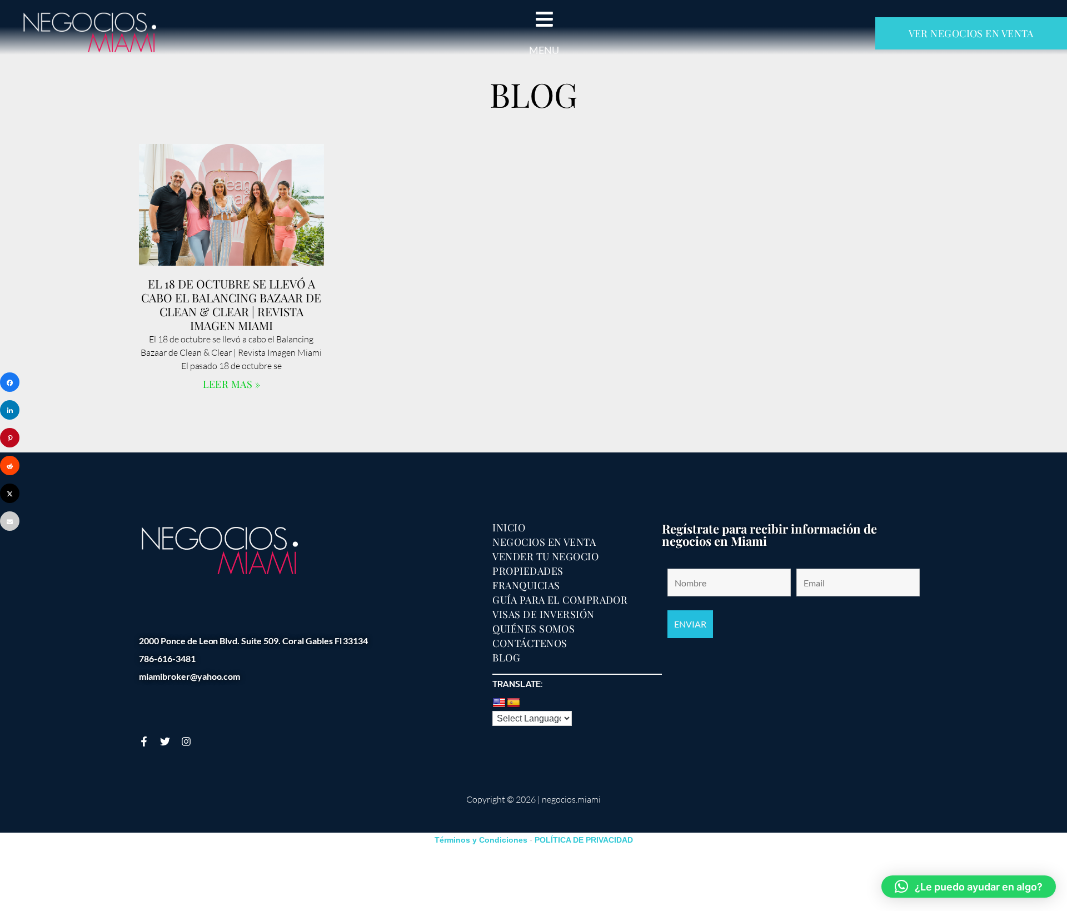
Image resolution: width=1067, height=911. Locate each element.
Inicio (508, 527)
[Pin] (9, 437)
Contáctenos (529, 643)
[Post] (9, 493)
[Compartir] (9, 382)
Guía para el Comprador (559, 600)
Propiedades (527, 571)
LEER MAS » (232, 384)
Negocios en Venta (544, 542)
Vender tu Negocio (545, 556)
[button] (968, 886)
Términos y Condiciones (481, 839)
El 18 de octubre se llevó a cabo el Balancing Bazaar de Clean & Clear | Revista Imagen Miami (231, 304)
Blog (506, 658)
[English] (499, 703)
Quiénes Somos (533, 629)
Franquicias (526, 585)
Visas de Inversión (543, 614)
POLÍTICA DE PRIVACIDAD (584, 839)
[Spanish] (513, 703)
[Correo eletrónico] (9, 521)
